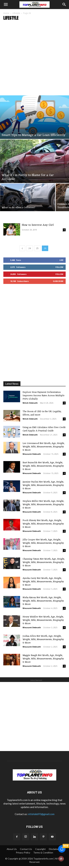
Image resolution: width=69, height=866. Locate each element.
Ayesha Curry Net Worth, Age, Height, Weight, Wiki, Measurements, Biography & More (43, 581)
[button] (5, 4)
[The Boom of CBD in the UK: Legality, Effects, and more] (11, 416)
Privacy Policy (23, 852)
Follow (59, 267)
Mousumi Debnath (32, 454)
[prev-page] (22, 248)
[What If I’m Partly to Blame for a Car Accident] (34, 161)
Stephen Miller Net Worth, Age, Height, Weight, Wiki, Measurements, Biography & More (43, 504)
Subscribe (58, 281)
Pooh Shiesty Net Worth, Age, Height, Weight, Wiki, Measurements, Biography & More (43, 523)
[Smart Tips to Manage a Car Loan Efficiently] (34, 117)
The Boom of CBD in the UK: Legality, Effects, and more (42, 413)
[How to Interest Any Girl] (11, 229)
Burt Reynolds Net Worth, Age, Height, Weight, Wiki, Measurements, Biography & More (43, 466)
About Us (12, 849)
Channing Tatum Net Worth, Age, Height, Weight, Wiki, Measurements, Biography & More (44, 562)
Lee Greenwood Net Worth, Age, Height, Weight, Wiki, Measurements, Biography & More (43, 446)
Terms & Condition (43, 852)
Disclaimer (54, 849)
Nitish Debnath (30, 403)
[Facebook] (16, 836)
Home (6, 13)
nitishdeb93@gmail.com (41, 814)
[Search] (64, 4)
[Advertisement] (34, 59)
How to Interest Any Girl (38, 225)
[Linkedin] (34, 836)
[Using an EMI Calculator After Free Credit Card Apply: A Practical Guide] (11, 431)
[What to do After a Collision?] (27, 197)
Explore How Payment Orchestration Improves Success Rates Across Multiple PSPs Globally (43, 395)
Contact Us (26, 849)
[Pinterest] (43, 836)
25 (37, 248)
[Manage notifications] (61, 858)
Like (61, 260)
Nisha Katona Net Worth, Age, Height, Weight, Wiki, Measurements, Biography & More (43, 600)
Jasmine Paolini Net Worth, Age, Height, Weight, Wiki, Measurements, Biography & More (43, 485)
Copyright (40, 849)
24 (29, 248)
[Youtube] (52, 836)
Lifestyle (16, 13)
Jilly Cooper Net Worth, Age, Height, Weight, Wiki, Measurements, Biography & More (43, 543)
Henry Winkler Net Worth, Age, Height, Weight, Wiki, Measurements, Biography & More (43, 620)
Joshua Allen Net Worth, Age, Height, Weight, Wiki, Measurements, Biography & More (43, 639)
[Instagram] (25, 836)
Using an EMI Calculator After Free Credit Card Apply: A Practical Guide (44, 429)
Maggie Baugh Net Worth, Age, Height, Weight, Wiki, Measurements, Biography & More (43, 658)
